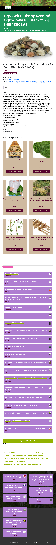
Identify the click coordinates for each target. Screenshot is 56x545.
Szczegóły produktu (10, 73)
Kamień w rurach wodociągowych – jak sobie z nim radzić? (23, 456)
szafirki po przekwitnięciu (40, 83)
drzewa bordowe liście (12, 81)
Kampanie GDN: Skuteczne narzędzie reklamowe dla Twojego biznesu (26, 453)
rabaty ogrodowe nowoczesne (23, 83)
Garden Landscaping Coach (42, 543)
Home (6, 28)
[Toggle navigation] (49, 8)
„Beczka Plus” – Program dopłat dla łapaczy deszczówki (22, 464)
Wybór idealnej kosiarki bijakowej (14, 461)
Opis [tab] (6, 87)
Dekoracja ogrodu (14, 79)
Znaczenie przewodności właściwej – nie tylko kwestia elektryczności (26, 458)
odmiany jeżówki (42, 81)
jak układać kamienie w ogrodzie (28, 81)
